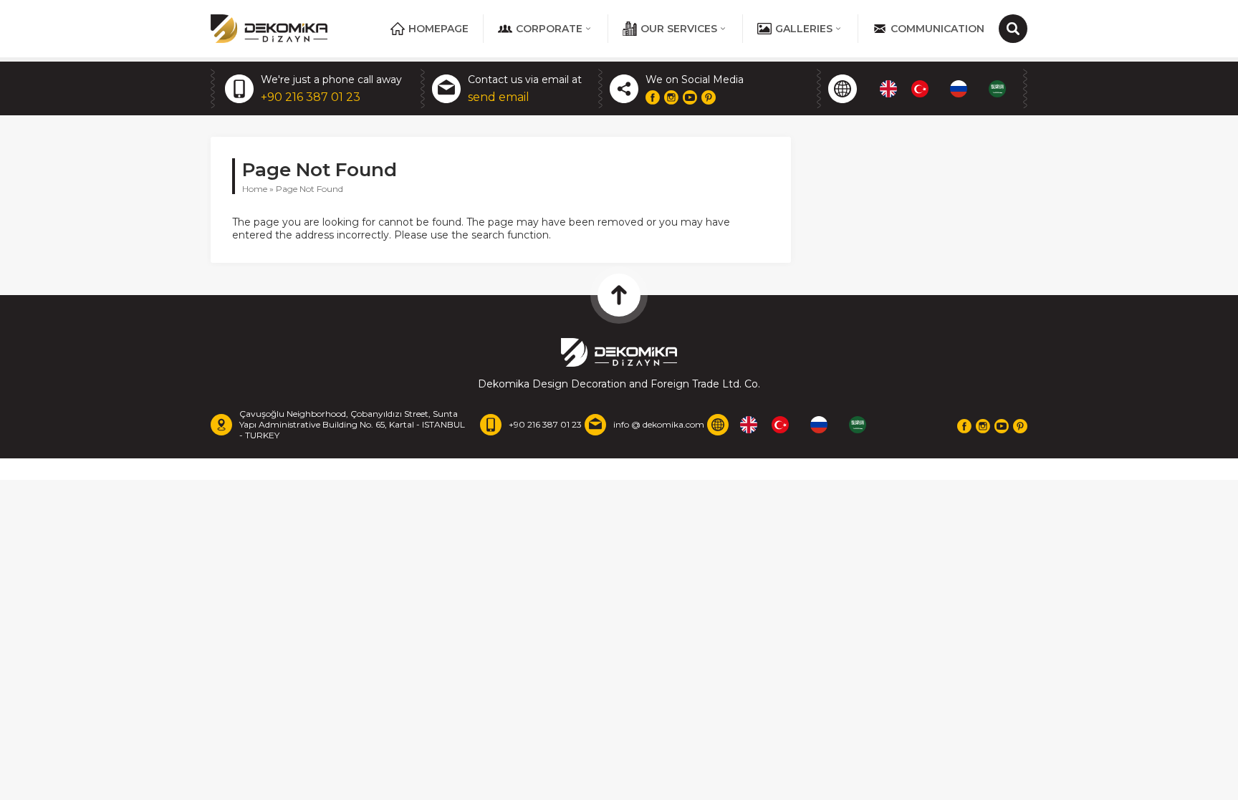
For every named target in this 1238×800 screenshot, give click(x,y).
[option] (923, 88)
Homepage (438, 28)
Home (254, 188)
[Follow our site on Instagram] (671, 97)
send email (498, 97)
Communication (937, 28)
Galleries (803, 28)
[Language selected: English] (950, 89)
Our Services (678, 28)
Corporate (549, 28)
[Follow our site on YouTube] (690, 97)
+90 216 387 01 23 (310, 97)
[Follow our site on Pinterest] (708, 97)
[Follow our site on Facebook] (653, 97)
